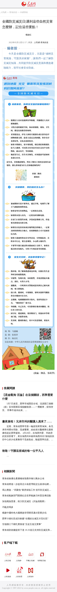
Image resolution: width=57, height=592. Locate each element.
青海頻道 (13, 12)
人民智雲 (19, 577)
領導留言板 (41, 561)
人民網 (3, 12)
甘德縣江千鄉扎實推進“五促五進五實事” (22, 524)
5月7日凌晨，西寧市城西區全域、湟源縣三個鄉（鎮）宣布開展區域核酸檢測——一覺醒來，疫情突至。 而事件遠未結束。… (27, 406)
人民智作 (30, 577)
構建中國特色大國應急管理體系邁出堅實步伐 (24, 513)
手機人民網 (30, 561)
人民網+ (19, 561)
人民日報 (7, 561)
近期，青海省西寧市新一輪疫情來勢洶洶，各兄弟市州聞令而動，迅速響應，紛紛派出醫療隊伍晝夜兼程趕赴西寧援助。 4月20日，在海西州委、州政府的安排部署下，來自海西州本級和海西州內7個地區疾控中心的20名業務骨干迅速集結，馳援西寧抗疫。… (28, 433)
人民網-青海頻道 (41, 42)
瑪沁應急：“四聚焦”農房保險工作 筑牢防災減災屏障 (27, 490)
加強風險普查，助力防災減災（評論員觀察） (24, 501)
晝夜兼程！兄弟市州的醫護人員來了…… (27, 421)
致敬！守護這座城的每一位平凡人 (23, 450)
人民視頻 (7, 577)
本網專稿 (24, 12)
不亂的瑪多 (7, 507)
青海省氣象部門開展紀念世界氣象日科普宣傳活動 (26, 495)
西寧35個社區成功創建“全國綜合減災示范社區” (25, 518)
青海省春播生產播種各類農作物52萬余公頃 (23, 478)
